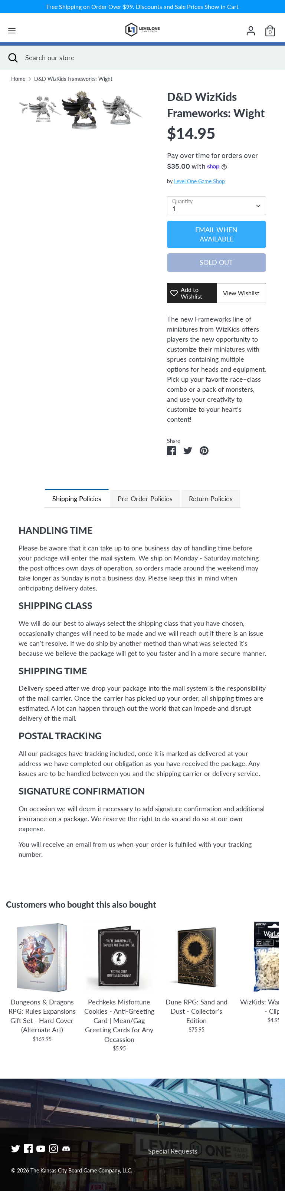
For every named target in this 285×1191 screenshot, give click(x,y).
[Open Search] (13, 57)
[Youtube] (40, 1148)
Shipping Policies (76, 498)
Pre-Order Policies (145, 498)
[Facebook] (28, 1148)
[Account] (250, 28)
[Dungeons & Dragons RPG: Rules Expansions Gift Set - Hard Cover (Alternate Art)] (42, 957)
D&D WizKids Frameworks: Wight (73, 79)
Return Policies (211, 498)
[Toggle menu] (11, 30)
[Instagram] (53, 1148)
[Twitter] (15, 1148)
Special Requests (172, 1151)
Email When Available (216, 234)
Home (18, 79)
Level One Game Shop (199, 181)
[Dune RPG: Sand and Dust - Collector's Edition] (196, 957)
